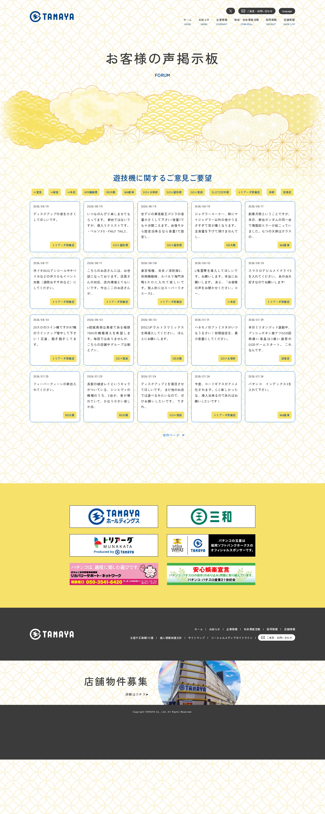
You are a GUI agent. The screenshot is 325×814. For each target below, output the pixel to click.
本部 (271, 192)
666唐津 (129, 192)
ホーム (199, 629)
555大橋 (110, 192)
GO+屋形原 (174, 192)
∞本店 (71, 192)
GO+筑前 (197, 192)
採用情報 (272, 629)
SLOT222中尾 (220, 192)
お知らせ (214, 629)
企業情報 (231, 629)
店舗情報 (289, 629)
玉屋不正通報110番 (141, 638)
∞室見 (38, 192)
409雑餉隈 (90, 192)
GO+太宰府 (150, 192)
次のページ (171, 435)
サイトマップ (196, 638)
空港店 (287, 192)
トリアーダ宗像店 (249, 192)
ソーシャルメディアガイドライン (232, 638)
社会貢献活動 (252, 629)
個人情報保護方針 (171, 638)
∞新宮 (55, 192)
